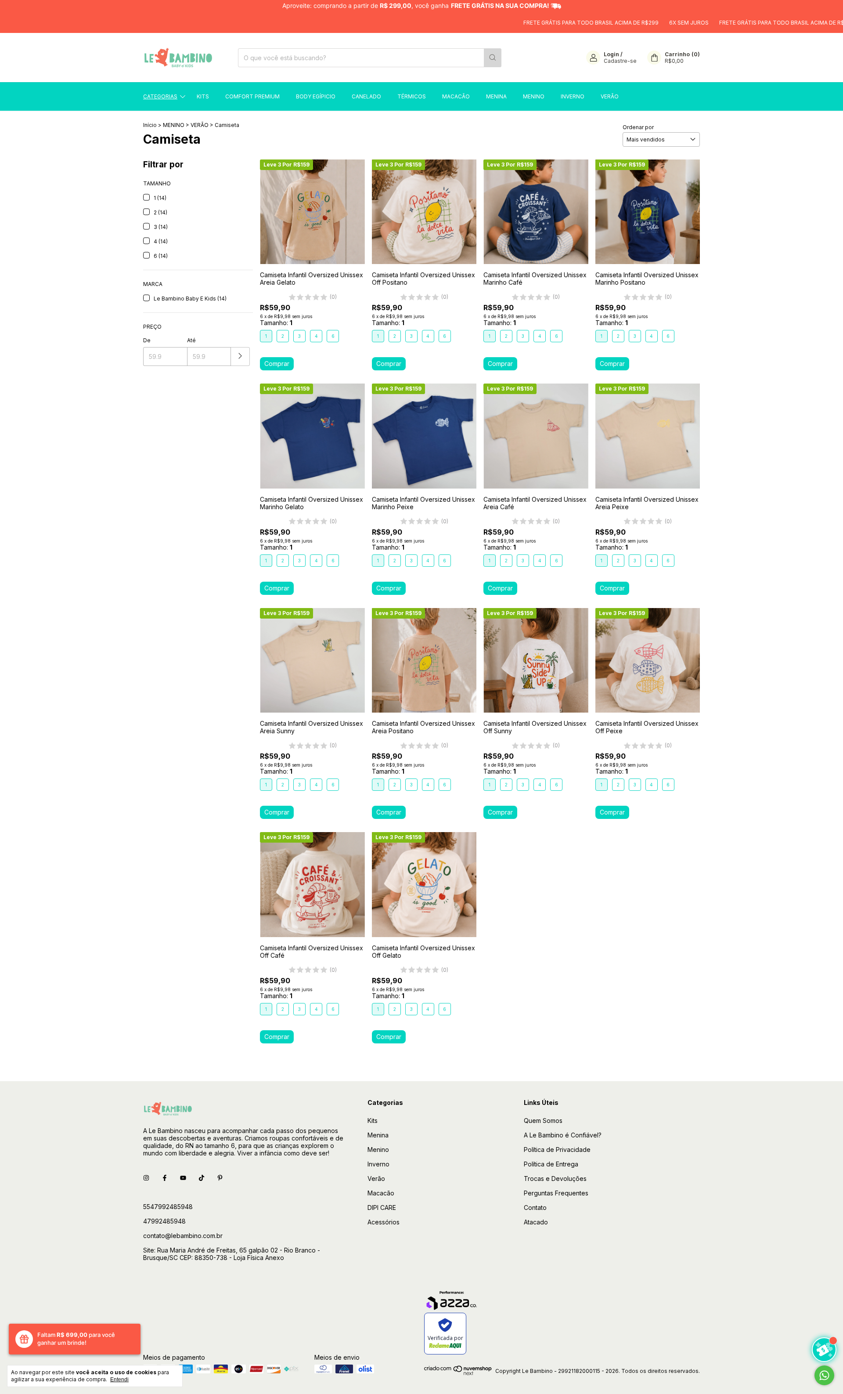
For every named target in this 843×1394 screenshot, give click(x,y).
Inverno (572, 96)
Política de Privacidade (557, 1149)
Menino (533, 96)
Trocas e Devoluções (555, 1178)
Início (150, 125)
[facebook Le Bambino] (165, 1178)
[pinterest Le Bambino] (220, 1178)
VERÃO (200, 125)
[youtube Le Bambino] (183, 1178)
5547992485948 (168, 1206)
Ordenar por (638, 127)
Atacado (536, 1222)
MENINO (173, 125)
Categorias (160, 96)
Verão (610, 96)
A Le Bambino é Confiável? (563, 1135)
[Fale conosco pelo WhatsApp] (824, 1375)
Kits (203, 96)
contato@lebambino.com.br (183, 1235)
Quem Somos (543, 1120)
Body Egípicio (315, 96)
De (147, 340)
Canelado (366, 96)
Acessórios (383, 1222)
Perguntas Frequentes (556, 1193)
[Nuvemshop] (458, 1373)
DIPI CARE (381, 1207)
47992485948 (164, 1221)
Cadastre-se (620, 61)
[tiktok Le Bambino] (201, 1178)
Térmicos (411, 96)
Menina (496, 96)
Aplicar (240, 356)
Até (191, 340)
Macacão (456, 96)
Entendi (119, 1379)
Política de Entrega (551, 1164)
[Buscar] (492, 57)
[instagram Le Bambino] (146, 1178)
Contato (535, 1207)
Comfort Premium (252, 96)
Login (611, 54)
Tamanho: (276, 322)
